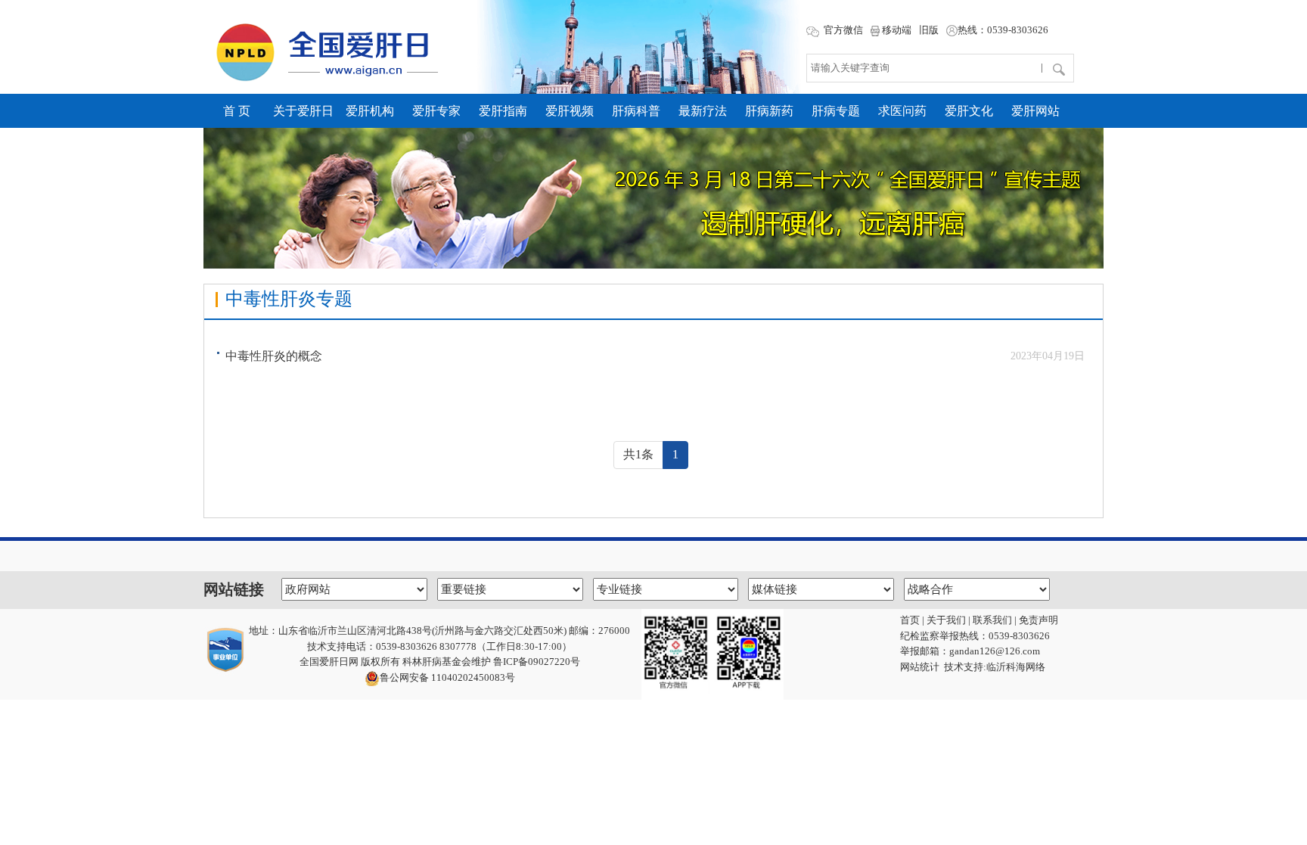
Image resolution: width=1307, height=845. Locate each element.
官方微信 (842, 30)
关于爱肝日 (303, 110)
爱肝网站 (1035, 110)
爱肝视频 (569, 110)
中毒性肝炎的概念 (273, 355)
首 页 (236, 110)
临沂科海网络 (1015, 667)
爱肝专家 (436, 110)
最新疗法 (702, 110)
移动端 (895, 30)
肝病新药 (769, 110)
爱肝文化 (969, 110)
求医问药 (902, 110)
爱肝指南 (503, 110)
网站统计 (919, 667)
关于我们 (946, 620)
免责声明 (1038, 620)
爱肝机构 (370, 110)
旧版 (929, 30)
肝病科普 (636, 110)
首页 (910, 620)
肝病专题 (836, 110)
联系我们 (992, 620)
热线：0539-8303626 (1003, 30)
